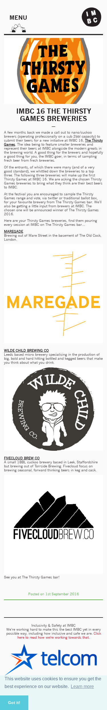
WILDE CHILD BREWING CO (26, 350)
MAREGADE (13, 231)
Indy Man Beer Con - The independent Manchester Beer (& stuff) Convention (91, 17)
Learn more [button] (82, 686)
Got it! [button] (14, 702)
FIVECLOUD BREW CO (22, 458)
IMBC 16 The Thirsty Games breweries (53, 114)
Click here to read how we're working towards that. (59, 635)
